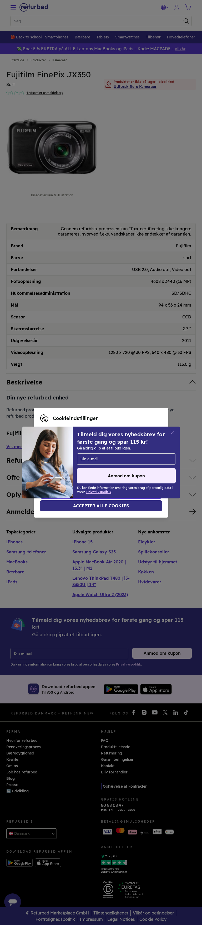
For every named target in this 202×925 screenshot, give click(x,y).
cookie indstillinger (98, 462)
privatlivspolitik (54, 468)
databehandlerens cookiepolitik (108, 468)
